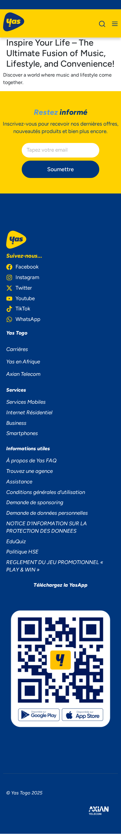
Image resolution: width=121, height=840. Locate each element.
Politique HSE (22, 552)
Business (16, 423)
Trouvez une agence (29, 471)
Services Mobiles (26, 402)
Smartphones (22, 433)
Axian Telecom (23, 374)
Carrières (17, 349)
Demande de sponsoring (34, 502)
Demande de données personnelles (47, 513)
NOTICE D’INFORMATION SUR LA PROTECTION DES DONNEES (46, 527)
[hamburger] (115, 23)
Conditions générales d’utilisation (45, 492)
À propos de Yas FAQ (31, 460)
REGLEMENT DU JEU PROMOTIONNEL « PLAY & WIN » (54, 566)
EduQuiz (16, 541)
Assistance (19, 481)
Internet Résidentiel (29, 412)
